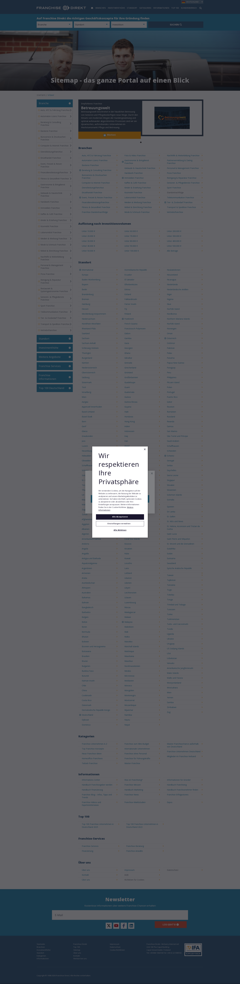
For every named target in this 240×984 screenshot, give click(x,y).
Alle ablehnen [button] (120, 530)
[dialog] (120, 492)
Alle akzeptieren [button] (120, 517)
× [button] (145, 449)
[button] (120, 523)
